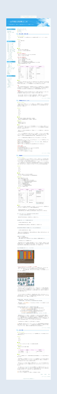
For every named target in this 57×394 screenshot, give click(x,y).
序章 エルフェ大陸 (10, 43)
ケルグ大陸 (10, 55)
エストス (9, 37)
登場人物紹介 (9, 31)
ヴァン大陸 (10, 53)
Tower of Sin (10, 58)
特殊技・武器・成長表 (10, 32)
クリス (9, 33)
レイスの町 (10, 57)
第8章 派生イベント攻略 (11, 51)
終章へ (49, 374)
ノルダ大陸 (10, 54)
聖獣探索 (8, 73)
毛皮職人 (37, 203)
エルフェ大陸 (10, 52)
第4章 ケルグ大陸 (10, 47)
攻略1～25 (9, 65)
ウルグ (9, 34)
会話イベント (9, 70)
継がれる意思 (37, 141)
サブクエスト (9, 69)
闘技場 (8, 72)
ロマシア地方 (10, 56)
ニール (9, 38)
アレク (9, 36)
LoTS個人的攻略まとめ (19, 22)
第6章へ (42, 374)
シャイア (9, 35)
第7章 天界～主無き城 (10, 50)
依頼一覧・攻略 (9, 63)
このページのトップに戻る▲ (46, 98)
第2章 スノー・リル (10, 45)
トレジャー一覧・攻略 (10, 68)
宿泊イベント (9, 71)
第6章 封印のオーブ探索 (11, 49)
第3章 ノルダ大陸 (10, 46)
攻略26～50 (10, 66)
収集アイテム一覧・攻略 (11, 67)
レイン (9, 39)
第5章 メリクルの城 (10, 48)
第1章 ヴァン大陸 (10, 44)
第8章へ (45, 374)
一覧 (9, 64)
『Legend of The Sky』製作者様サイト (28, 378)
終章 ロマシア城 (10, 59)
